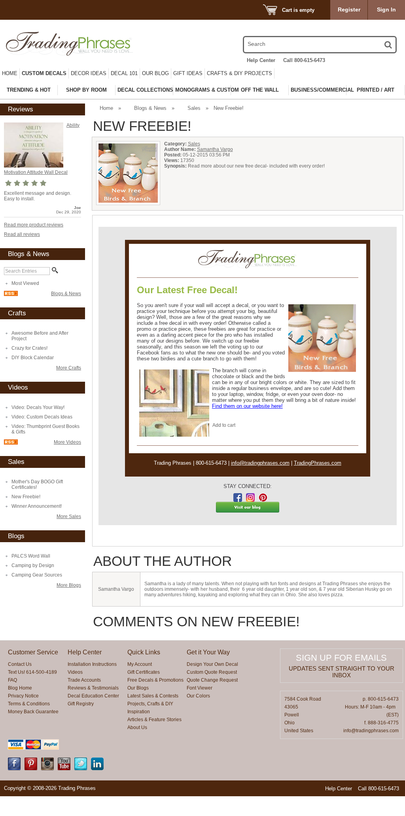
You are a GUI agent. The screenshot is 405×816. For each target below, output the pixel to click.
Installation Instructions (92, 664)
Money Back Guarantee (33, 711)
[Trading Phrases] (63, 44)
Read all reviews (22, 234)
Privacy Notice (23, 696)
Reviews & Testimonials (93, 688)
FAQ (12, 680)
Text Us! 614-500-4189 (32, 672)
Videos (75, 672)
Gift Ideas (187, 73)
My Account (139, 664)
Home (9, 73)
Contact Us (20, 664)
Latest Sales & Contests (152, 696)
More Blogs (69, 585)
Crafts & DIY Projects (239, 73)
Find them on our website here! (247, 406)
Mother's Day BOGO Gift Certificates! (37, 484)
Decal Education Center (93, 696)
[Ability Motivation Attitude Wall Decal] (33, 166)
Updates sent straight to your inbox (341, 671)
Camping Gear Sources (36, 575)
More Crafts (68, 368)
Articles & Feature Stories (154, 719)
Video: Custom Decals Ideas (41, 417)
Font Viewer (199, 688)
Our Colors (198, 696)
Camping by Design (32, 565)
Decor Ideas (88, 73)
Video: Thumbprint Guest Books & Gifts (45, 429)
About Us (137, 727)
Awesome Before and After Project (39, 335)
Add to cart (223, 425)
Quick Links (143, 652)
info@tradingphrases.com (260, 463)
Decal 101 (124, 73)
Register (349, 9)
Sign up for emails (341, 658)
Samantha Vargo (215, 149)
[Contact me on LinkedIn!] (97, 768)
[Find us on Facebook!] (14, 768)
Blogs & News (66, 293)
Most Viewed (25, 283)
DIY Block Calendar (32, 357)
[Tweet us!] (80, 768)
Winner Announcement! (36, 506)
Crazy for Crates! (29, 348)
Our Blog (155, 73)
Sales (194, 108)
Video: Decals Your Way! (37, 407)
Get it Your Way (208, 652)
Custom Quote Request (212, 672)
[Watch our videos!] (64, 768)
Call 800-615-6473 (304, 60)
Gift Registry (81, 704)
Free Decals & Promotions (155, 680)
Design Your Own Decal (212, 664)
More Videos (67, 442)
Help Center (261, 60)
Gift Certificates (143, 672)
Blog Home (20, 688)
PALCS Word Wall (30, 556)
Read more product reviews (33, 225)
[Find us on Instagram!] (47, 768)
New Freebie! (25, 496)
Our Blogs (138, 688)
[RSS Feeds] (11, 294)
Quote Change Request (212, 680)
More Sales (69, 516)
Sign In (386, 9)
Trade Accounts (84, 680)
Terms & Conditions (29, 704)
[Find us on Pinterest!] (31, 768)
